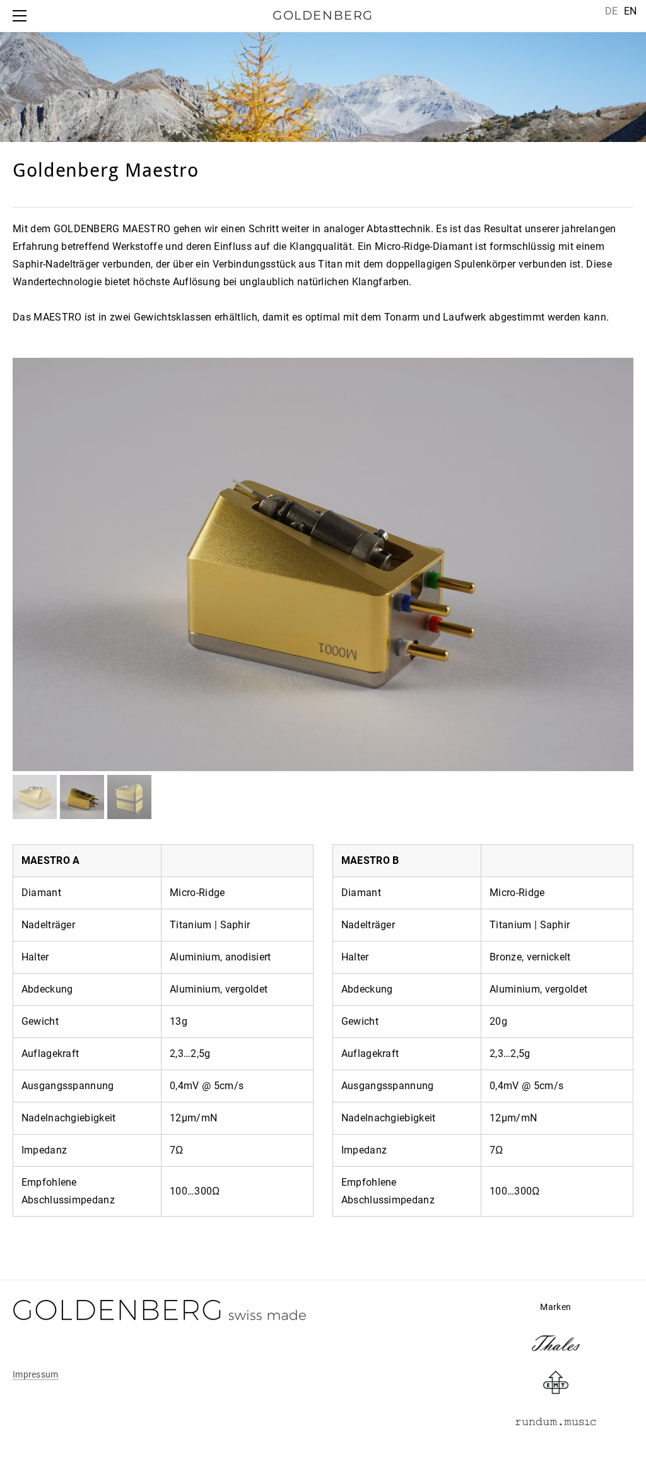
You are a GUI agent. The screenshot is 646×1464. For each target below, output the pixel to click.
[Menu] (22, 15)
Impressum (36, 1374)
